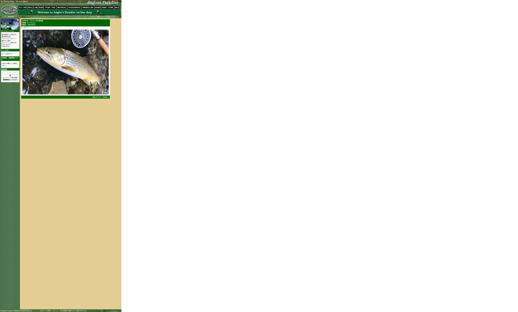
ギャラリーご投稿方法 (9, 42)
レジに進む (116, 17)
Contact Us (5, 46)
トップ (4, 17)
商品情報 (11, 17)
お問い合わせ (6, 44)
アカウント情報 (94, 17)
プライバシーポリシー (9, 38)
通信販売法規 (6, 36)
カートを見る (106, 17)
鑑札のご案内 (6, 40)
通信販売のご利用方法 (9, 34)
